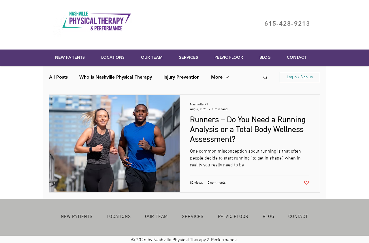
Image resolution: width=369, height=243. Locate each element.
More (217, 77)
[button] (265, 78)
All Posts (58, 77)
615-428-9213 (287, 23)
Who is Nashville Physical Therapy (115, 77)
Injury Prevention (181, 77)
